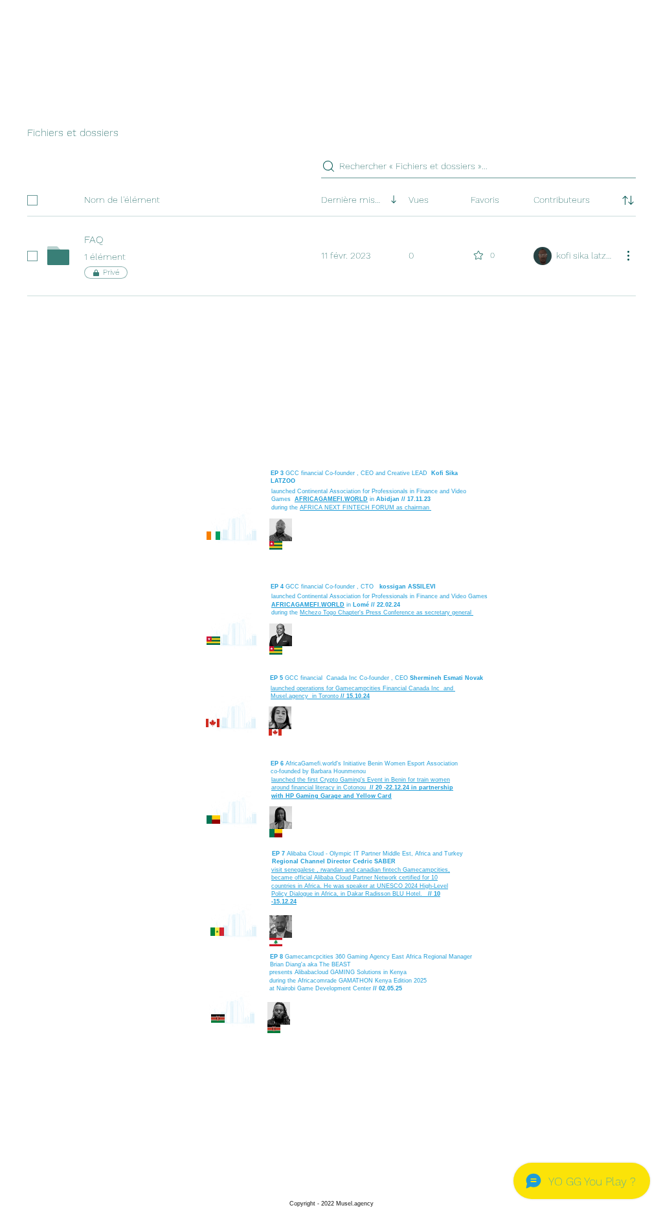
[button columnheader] (628, 200)
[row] (331, 198)
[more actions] (628, 255)
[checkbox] (32, 200)
